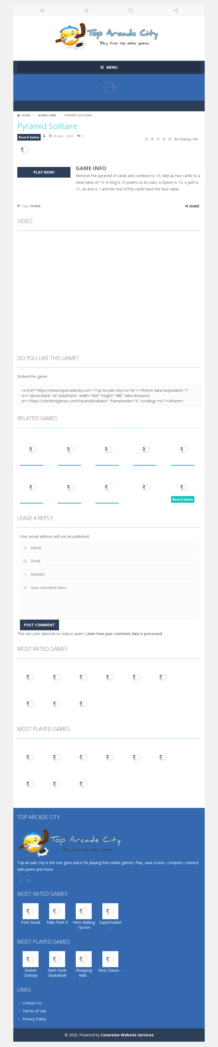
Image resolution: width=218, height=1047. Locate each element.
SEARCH (131, 10)
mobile (35, 206)
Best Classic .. (110, 970)
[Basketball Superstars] (163, 676)
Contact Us (32, 1002)
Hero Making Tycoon (84, 925)
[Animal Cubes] (57, 783)
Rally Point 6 (57, 922)
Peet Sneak (30, 922)
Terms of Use (34, 1010)
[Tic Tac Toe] (163, 756)
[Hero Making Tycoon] (83, 676)
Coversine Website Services (127, 1034)
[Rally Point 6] (57, 676)
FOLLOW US (176, 10)
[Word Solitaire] (30, 703)
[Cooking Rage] (57, 703)
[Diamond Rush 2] (83, 783)
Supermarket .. (110, 925)
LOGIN (42, 10)
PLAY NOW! (43, 172)
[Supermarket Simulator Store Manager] (110, 676)
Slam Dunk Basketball (57, 973)
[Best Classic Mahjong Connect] (110, 756)
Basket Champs (31, 973)
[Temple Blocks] (83, 703)
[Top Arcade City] (109, 35)
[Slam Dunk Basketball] (57, 756)
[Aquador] (30, 783)
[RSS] (29, 881)
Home (26, 115)
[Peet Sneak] (30, 676)
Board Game (47, 115)
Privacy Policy (34, 1018)
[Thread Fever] (137, 676)
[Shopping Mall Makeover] (83, 756)
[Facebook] (21, 881)
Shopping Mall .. (84, 973)
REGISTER (87, 10)
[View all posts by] (44, 136)
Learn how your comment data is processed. (124, 633)
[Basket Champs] (30, 756)
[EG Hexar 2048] (137, 756)
